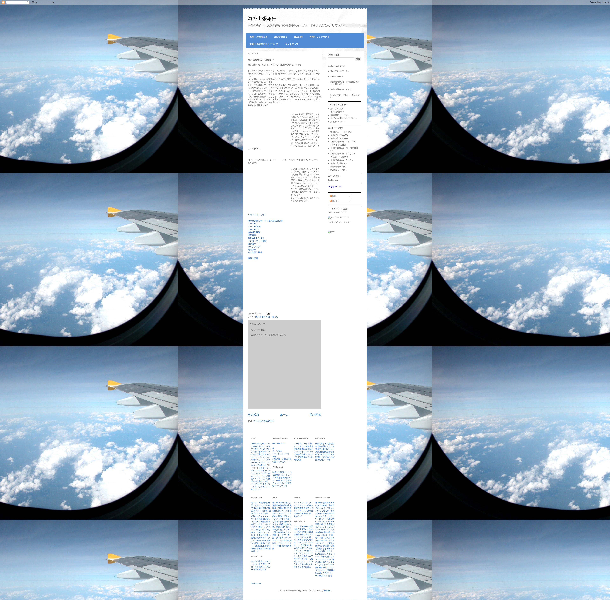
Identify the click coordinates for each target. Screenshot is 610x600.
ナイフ (279, 543)
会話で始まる (280, 37)
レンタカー (329, 521)
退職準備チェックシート (340, 115)
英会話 (328, 452)
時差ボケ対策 (278, 472)
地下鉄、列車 (256, 503)
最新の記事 (253, 258)
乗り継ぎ (262, 569)
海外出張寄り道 (337, 138)
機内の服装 (276, 443)
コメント (336, 201)
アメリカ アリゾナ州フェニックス (303, 553)
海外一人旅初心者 (258, 37)
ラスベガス (298, 526)
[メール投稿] (268, 313)
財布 (286, 540)
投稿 (334, 196)
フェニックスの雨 (301, 551)
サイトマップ (291, 44)
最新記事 (298, 37)
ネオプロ (257, 489)
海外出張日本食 (337, 76)
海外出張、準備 (337, 135)
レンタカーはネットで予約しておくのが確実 (260, 564)
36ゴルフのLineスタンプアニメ (343, 118)
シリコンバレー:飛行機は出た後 (325, 570)
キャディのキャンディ (337, 212)
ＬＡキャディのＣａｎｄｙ (339, 222)
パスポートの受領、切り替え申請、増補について (260, 529)
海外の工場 (298, 529)
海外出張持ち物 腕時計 (340, 89)
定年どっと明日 (337, 108)
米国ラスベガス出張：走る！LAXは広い (324, 551)
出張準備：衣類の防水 (281, 459)
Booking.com (333, 180)
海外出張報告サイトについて (264, 44)
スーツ (282, 443)
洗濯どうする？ (279, 462)
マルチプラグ (254, 247)
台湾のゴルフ (307, 556)
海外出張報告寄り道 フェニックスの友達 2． (303, 542)
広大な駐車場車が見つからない (324, 532)
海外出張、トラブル (339, 132)
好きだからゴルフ (338, 121)
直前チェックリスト (320, 37)
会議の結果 (298, 513)
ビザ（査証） (258, 527)
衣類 (274, 456)
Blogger (327, 591)
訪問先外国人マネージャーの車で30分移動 (260, 505)
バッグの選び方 (259, 465)
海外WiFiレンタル (256, 238)
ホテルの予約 (256, 561)
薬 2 (278, 538)
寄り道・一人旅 (337, 157)
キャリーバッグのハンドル (260, 462)
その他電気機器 (255, 252)
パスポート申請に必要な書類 (260, 535)
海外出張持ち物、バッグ (340, 141)
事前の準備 (259, 543)
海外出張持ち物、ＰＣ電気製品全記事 (265, 221)
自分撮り (252, 244)
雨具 (280, 451)
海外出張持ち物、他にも (266, 317)
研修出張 (265, 519)
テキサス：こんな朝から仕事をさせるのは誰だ (303, 564)
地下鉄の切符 (321, 503)
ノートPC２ (253, 229)
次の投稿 (253, 414)
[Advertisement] (274, 288)
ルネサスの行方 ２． (339, 71)
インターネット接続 (257, 241)
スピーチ (323, 454)
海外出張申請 (257, 548)
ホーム (284, 414)
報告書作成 (301, 508)
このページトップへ (257, 215)
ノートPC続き (254, 226)
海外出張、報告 (337, 163)
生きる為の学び (337, 112)
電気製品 (252, 249)
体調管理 (330, 513)
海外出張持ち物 (337, 167)
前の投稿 (315, 414)
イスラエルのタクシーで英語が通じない (324, 543)
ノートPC (252, 223)
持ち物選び (286, 503)
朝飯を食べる (302, 534)
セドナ (310, 534)
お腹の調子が (321, 540)
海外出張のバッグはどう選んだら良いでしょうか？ (260, 449)
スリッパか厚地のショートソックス (281, 475)
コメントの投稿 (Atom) (263, 421)
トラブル (321, 521)
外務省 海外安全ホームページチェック (324, 508)
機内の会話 (308, 526)
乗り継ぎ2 (276, 503)
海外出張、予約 (337, 170)
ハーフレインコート (281, 454)
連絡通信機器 (254, 232)
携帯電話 (252, 235)
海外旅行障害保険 (280, 505)
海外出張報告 (262, 18)
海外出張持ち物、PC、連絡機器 (344, 148)
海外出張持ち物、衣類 (339, 160)
